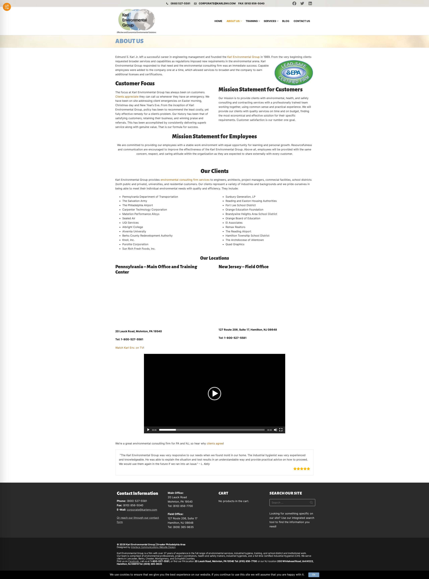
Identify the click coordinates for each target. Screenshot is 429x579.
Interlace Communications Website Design (153, 547)
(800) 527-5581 (180, 3)
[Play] (148, 429)
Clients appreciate (126, 96)
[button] (214, 393)
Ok (313, 574)
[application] (214, 393)
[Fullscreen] (281, 429)
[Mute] (275, 429)
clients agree (215, 443)
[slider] (212, 430)
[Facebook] (294, 3)
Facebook (133, 561)
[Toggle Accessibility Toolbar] (7, 7)
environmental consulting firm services (185, 179)
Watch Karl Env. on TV (129, 347)
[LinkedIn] (310, 3)
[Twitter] (302, 3)
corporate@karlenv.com (217, 3)
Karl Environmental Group (243, 57)
